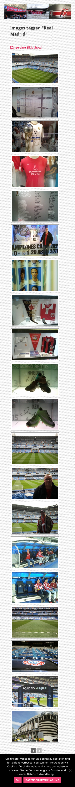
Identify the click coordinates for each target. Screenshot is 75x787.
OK (17, 780)
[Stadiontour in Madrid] (35, 67)
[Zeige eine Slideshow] (26, 47)
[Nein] (70, 770)
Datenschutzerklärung (42, 780)
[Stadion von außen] (35, 726)
